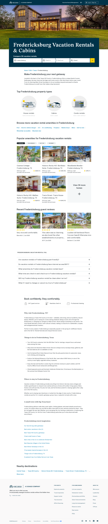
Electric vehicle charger (28, 127)
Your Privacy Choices (55, 521)
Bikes (73, 127)
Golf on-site (80, 127)
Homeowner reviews (77, 492)
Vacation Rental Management (70, 2)
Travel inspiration (59, 492)
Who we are (96, 489)
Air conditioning (47, 127)
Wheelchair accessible (24, 131)
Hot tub (42, 143)
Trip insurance (58, 499)
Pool (18, 127)
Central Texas (21, 471)
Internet (51, 143)
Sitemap (24, 521)
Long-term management (78, 503)
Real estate (75, 510)
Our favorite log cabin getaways (33, 426)
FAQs (73, 513)
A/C (39, 127)
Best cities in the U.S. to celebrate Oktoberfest (38, 439)
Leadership (96, 492)
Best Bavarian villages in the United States (37, 443)
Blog (94, 499)
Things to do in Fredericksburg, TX (34, 453)
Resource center (76, 506)
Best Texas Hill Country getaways (34, 433)
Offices (95, 506)
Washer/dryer (65, 127)
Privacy (29, 521)
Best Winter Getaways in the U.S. (34, 446)
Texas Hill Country (33, 471)
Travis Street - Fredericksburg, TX (76, 471)
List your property (77, 489)
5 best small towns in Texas (32, 436)
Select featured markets (78, 499)
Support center (58, 496)
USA (30, 70)
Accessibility (45, 521)
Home (26, 70)
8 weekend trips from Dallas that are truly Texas (38, 457)
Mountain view (36, 131)
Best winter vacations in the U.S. (33, 429)
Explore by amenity (59, 489)
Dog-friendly (31, 143)
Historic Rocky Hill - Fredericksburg (52, 471)
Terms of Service (37, 521)
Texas (35, 70)
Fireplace (56, 127)
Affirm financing (58, 503)
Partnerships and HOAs (78, 496)
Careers (95, 496)
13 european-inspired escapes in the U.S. (36, 450)
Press (94, 503)
